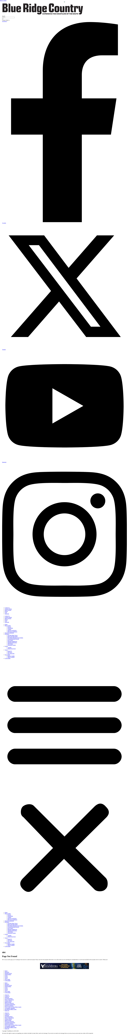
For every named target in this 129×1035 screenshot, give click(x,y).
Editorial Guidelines (9, 1005)
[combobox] (8, 17)
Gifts (6, 612)
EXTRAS (7, 634)
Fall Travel (10, 652)
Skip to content (3, 0)
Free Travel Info (11, 653)
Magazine (7, 972)
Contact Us (7, 607)
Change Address (8, 609)
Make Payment (8, 610)
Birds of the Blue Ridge (13, 636)
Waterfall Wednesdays (12, 642)
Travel (6, 649)
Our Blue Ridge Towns (12, 635)
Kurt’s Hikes (10, 640)
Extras (6, 975)
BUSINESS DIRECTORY (11, 1009)
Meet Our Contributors (12, 631)
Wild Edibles (10, 643)
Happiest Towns (8, 973)
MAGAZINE (8, 625)
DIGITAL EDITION (12, 630)
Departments (10, 628)
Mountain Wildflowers (12, 641)
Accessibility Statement (10, 1008)
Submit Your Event (12, 648)
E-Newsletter (7, 658)
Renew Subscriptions (9, 999)
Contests (9, 629)
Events (6, 646)
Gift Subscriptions (8, 998)
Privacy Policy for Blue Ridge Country (13, 1007)
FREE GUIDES (11, 657)
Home (6, 624)
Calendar (9, 647)
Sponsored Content (12, 645)
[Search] (2, 19)
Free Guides (7, 654)
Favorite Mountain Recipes (13, 639)
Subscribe (7, 613)
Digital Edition (8, 974)
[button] (64, 785)
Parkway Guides (11, 656)
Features (9, 626)
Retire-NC (10, 651)
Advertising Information (10, 1004)
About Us (7, 994)
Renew (6, 611)
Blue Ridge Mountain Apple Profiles (15, 637)
